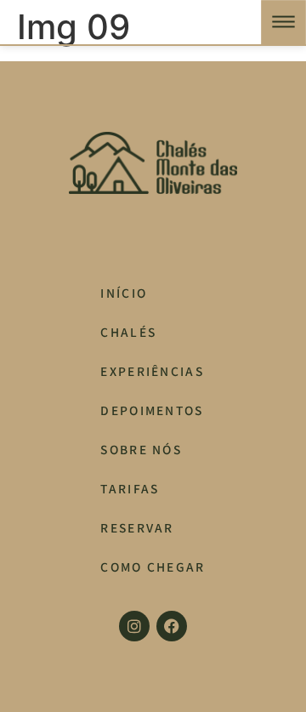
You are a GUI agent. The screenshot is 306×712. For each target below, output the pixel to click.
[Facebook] (171, 626)
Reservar (137, 527)
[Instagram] (134, 626)
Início (123, 292)
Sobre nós (141, 449)
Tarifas (129, 488)
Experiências (152, 370)
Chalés (128, 331)
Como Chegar (153, 566)
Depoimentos (152, 410)
